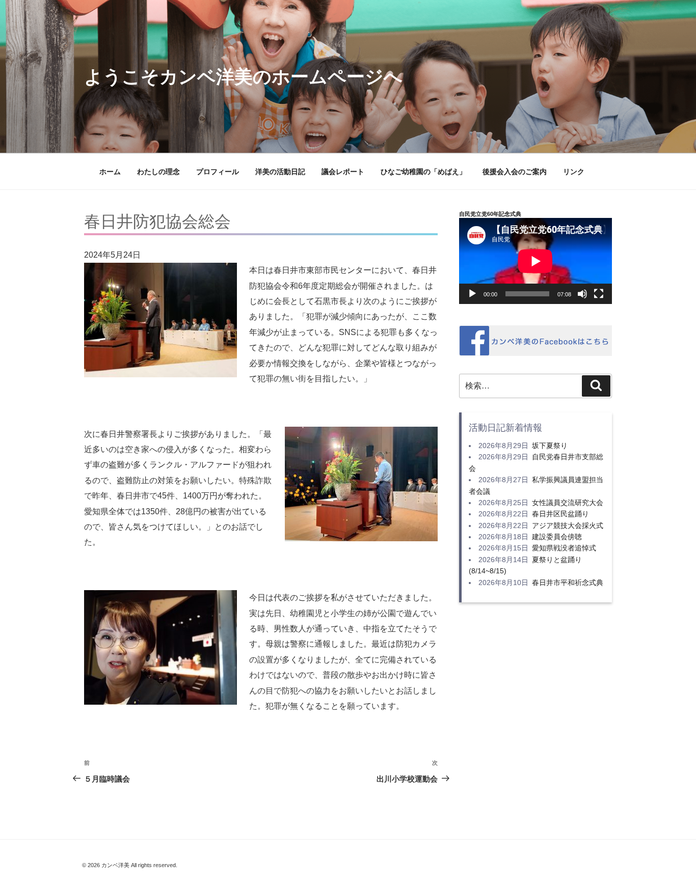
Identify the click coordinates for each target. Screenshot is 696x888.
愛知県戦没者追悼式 (564, 548)
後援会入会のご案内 (515, 172)
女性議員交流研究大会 (567, 502)
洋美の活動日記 (280, 172)
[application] (535, 261)
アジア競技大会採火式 (567, 525)
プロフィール (217, 172)
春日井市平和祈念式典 (567, 582)
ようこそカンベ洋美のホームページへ (243, 76)
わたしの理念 (158, 172)
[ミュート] (582, 294)
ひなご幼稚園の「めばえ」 (423, 172)
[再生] (472, 294)
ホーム (110, 172)
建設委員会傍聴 (557, 537)
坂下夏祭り (550, 445)
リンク (573, 172)
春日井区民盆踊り (560, 514)
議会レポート (343, 172)
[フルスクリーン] (599, 294)
